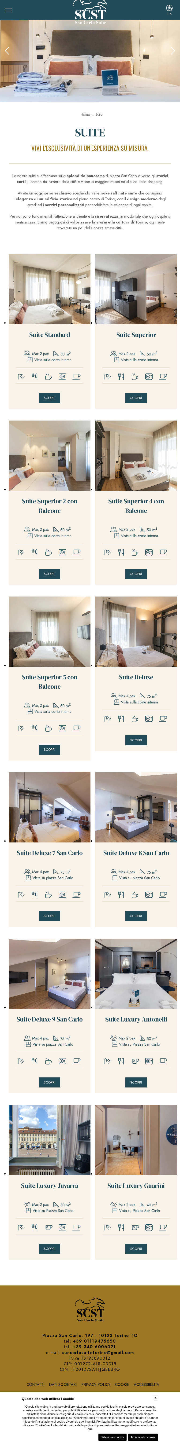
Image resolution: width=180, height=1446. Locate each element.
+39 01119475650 (94, 1341)
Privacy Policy (95, 1384)
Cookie (122, 1384)
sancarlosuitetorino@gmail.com (98, 1352)
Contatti (35, 1384)
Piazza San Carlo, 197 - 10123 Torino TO (90, 1335)
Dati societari (63, 1384)
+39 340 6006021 (94, 1346)
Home (85, 114)
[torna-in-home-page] (90, 1310)
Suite (98, 114)
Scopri (49, 397)
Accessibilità (146, 1384)
